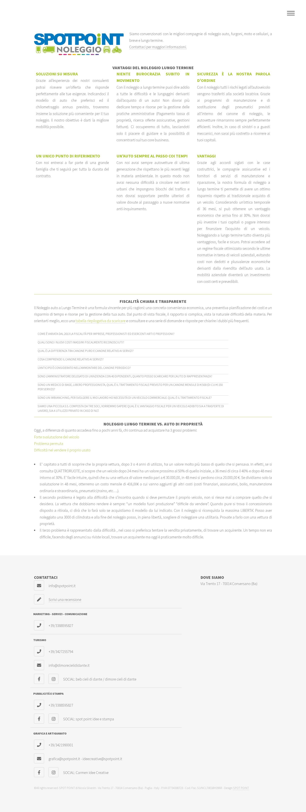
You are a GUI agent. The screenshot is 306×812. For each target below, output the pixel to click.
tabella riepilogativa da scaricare (101, 320)
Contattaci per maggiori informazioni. (158, 47)
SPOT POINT (241, 788)
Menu (290, 13)
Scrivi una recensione (65, 599)
